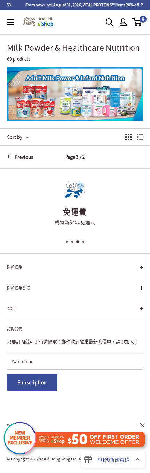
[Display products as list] (140, 137)
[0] (137, 22)
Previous (24, 156)
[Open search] (109, 22)
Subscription (32, 382)
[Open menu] (10, 22)
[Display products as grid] (128, 137)
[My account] (123, 22)
